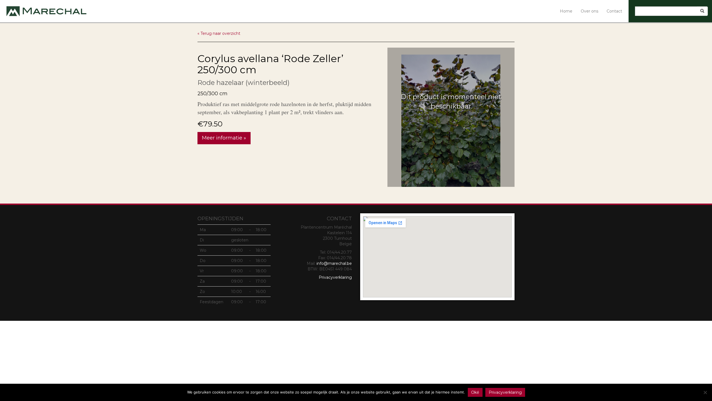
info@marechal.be (334, 263)
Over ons (589, 11)
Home (566, 11)
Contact (614, 11)
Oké (475, 392)
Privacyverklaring (335, 277)
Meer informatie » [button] (224, 138)
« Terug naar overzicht (218, 33)
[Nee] (705, 392)
